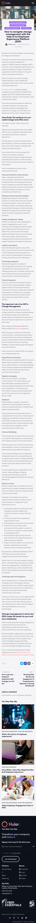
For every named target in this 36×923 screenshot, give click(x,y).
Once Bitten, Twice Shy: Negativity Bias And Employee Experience (18, 771)
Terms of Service (28, 921)
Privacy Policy (16, 853)
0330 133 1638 (7, 891)
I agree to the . (12, 853)
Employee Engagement (18, 25)
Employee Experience (12, 28)
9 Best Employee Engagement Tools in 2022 (17, 806)
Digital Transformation (18, 22)
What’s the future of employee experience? (14, 735)
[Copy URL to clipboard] (32, 663)
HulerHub (18, 329)
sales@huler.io (7, 893)
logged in (14, 695)
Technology (26, 28)
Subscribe (32, 846)
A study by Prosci (8, 89)
